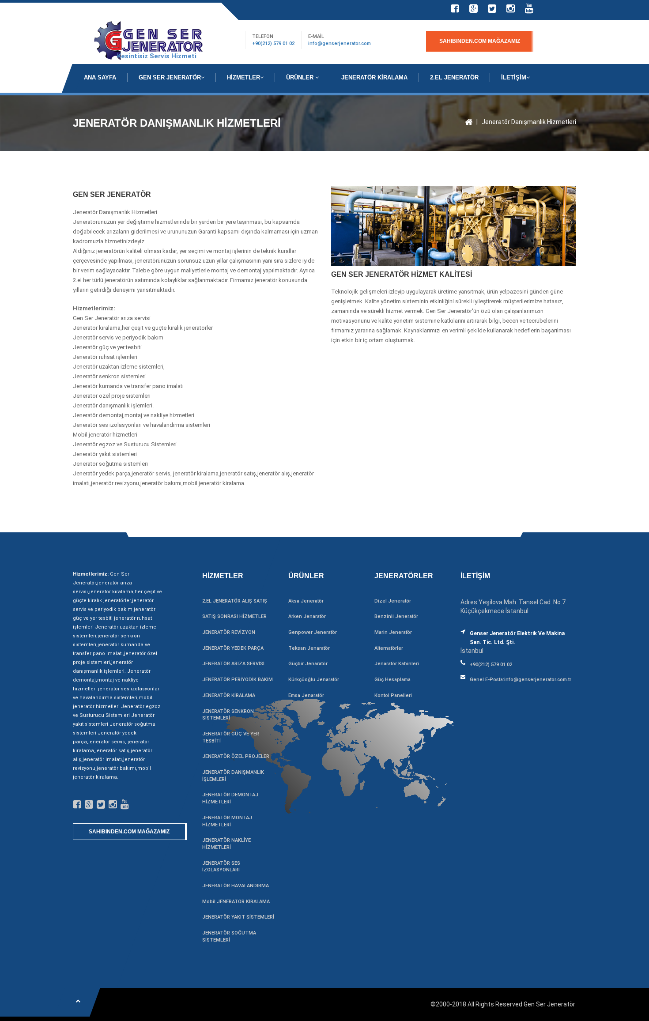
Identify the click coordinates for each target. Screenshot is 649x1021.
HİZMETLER (243, 77)
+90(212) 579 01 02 (273, 43)
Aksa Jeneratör (306, 601)
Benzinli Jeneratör (396, 616)
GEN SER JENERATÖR (170, 77)
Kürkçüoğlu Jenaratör (313, 679)
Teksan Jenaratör (309, 648)
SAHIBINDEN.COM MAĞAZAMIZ (479, 41)
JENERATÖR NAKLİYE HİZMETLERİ (226, 843)
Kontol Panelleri (393, 695)
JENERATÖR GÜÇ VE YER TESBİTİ (230, 737)
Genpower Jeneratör (312, 632)
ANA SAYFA (100, 77)
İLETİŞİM (513, 77)
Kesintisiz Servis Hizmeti (156, 56)
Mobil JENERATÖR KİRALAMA (236, 901)
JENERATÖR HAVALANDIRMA (235, 886)
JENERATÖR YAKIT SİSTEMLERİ (238, 917)
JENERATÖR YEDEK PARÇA (233, 648)
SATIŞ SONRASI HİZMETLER (234, 616)
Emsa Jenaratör (306, 695)
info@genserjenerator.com (339, 43)
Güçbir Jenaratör (308, 664)
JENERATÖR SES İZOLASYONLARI (221, 866)
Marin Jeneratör (393, 632)
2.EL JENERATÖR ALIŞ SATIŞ (234, 601)
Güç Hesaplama (392, 679)
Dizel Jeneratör (392, 601)
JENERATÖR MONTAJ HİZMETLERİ (227, 821)
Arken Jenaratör (307, 616)
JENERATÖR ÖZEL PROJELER (235, 756)
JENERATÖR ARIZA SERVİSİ (233, 664)
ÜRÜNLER (300, 77)
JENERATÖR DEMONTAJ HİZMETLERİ (230, 798)
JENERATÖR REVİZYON (228, 632)
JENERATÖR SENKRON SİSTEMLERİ (228, 714)
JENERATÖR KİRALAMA (374, 77)
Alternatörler (388, 648)
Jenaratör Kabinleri (396, 664)
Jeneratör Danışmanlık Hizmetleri (529, 121)
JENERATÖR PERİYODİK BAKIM (237, 679)
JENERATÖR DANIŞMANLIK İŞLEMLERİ (233, 775)
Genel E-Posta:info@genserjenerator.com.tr (520, 679)
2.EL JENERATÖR (454, 77)
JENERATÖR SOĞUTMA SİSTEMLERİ (229, 936)
